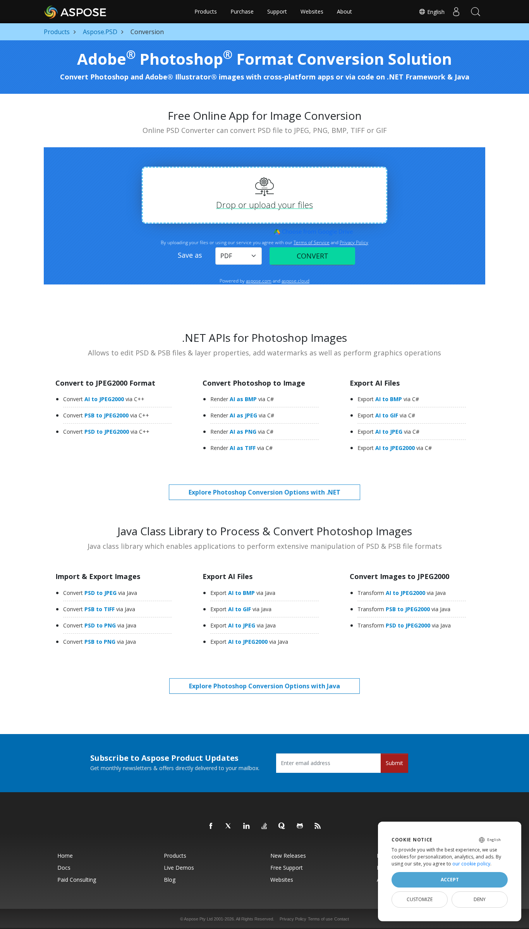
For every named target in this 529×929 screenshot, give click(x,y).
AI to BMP (388, 399)
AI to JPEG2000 (103, 399)
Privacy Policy (293, 919)
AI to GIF (386, 415)
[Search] (475, 11)
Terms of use (320, 919)
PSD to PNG (99, 625)
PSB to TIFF (99, 609)
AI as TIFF (241, 448)
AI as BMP (242, 399)
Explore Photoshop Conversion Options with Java (264, 686)
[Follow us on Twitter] (229, 826)
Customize (420, 899)
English (435, 12)
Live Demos (179, 867)
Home (65, 855)
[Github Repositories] (300, 826)
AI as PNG (241, 431)
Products (205, 11)
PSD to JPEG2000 (106, 431)
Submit (394, 763)
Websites (312, 11)
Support (277, 11)
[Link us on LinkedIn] (247, 826)
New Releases (288, 855)
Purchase (242, 11)
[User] (456, 11)
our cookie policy (471, 863)
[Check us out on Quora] (282, 826)
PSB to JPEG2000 (106, 415)
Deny (480, 899)
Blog (169, 879)
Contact (341, 919)
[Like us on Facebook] (211, 826)
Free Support (286, 867)
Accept (450, 879)
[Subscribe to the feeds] (318, 826)
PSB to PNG (99, 641)
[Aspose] (76, 11)
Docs (63, 867)
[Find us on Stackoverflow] (264, 826)
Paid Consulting (76, 879)
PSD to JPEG (100, 592)
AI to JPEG (388, 431)
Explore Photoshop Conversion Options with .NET (264, 492)
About (344, 11)
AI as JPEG (242, 415)
